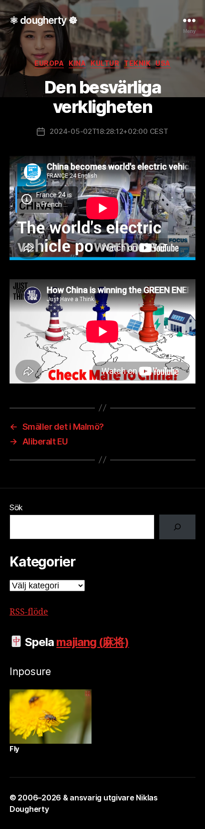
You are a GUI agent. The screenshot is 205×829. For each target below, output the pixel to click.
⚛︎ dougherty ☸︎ (43, 20)
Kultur (105, 63)
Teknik (137, 63)
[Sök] (177, 527)
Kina (77, 63)
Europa (49, 63)
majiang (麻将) (92, 642)
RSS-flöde (29, 612)
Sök (16, 507)
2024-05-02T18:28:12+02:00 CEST (109, 131)
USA (163, 63)
